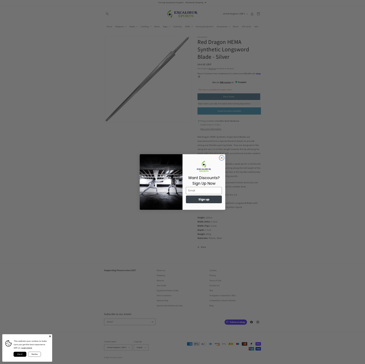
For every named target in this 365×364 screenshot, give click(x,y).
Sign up (203, 199)
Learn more (26, 347)
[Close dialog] (221, 157)
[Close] (50, 336)
